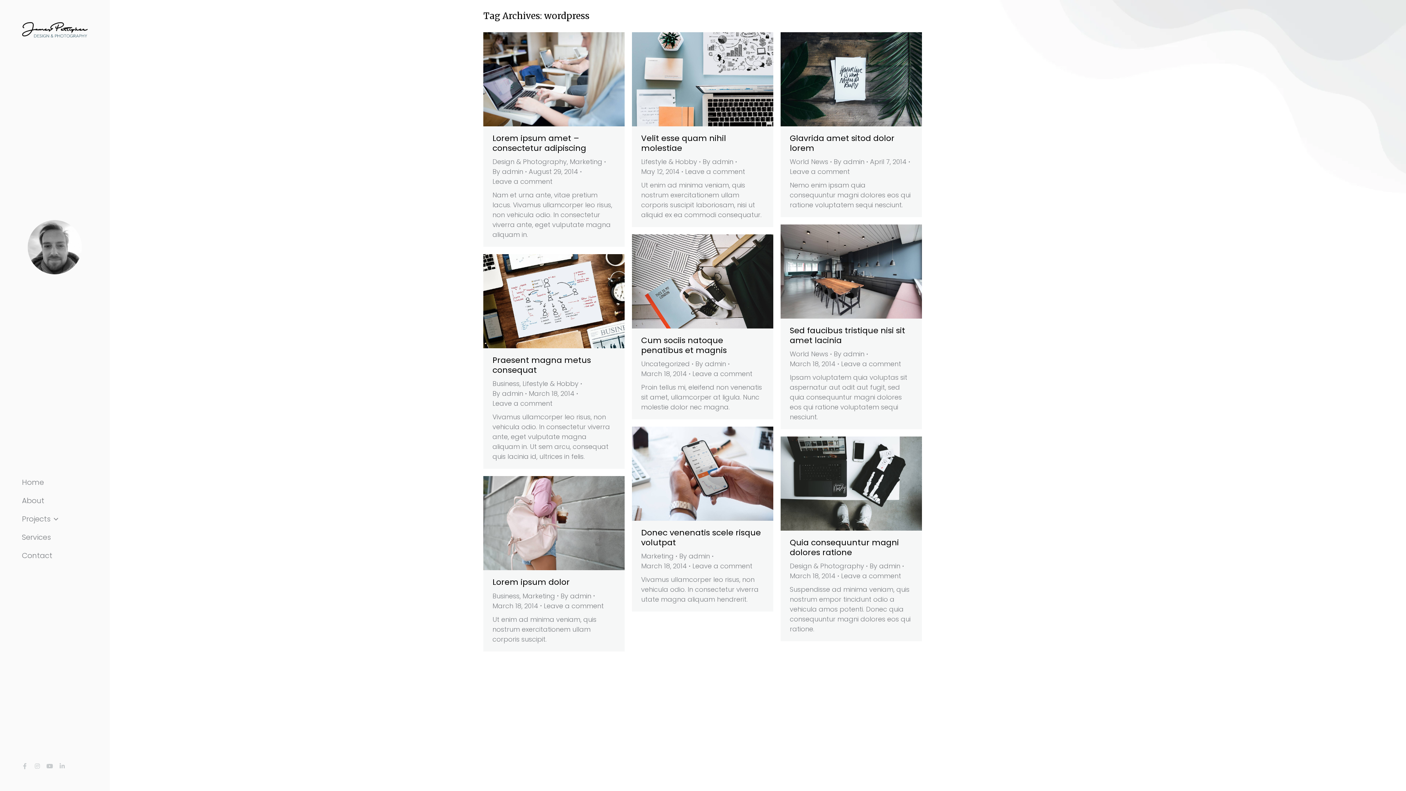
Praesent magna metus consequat (541, 364)
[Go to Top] (1395, 780)
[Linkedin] (62, 766)
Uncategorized (665, 363)
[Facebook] (25, 766)
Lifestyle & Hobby (669, 161)
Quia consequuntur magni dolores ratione (844, 547)
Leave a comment (522, 181)
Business (506, 383)
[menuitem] (55, 482)
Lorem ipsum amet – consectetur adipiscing (539, 143)
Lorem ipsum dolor (531, 582)
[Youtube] (50, 766)
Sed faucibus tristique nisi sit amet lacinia (847, 335)
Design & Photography (529, 161)
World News (809, 161)
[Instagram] (37, 766)
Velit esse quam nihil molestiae (683, 143)
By (507, 171)
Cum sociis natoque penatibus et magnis (684, 345)
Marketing (586, 161)
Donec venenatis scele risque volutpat (701, 537)
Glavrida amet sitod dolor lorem (842, 143)
